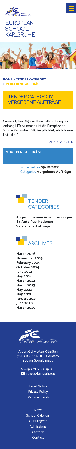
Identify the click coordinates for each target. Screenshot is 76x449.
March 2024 (25, 281)
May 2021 (23, 294)
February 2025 (28, 263)
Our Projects (38, 421)
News (38, 410)
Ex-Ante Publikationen (34, 222)
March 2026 (25, 254)
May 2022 (24, 290)
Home (7, 79)
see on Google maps (38, 361)
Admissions (38, 426)
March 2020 (26, 308)
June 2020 (24, 303)
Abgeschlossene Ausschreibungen (44, 217)
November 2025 (29, 258)
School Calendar (38, 415)
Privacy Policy (38, 392)
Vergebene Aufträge (24, 152)
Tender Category (31, 79)
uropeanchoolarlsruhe (20, 29)
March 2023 (25, 285)
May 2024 (24, 276)
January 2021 (26, 299)
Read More (59, 142)
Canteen (38, 432)
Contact (38, 437)
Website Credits (38, 397)
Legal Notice (38, 386)
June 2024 (24, 272)
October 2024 (27, 267)
